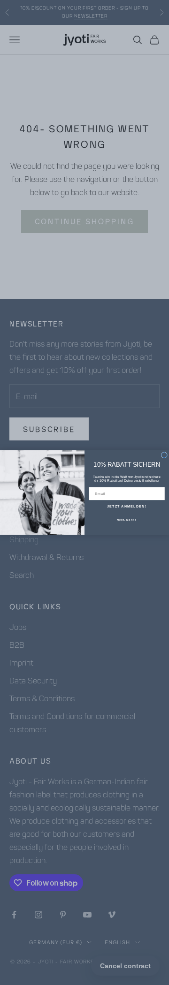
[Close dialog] (164, 455)
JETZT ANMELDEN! (126, 506)
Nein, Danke (127, 519)
